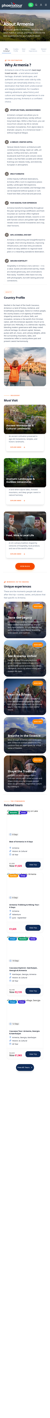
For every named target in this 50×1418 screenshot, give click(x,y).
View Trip (33, 864)
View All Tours (23, 1067)
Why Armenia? (6, 50)
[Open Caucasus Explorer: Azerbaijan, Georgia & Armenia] (25, 950)
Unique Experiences (33, 50)
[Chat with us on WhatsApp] (30, 5)
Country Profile (15, 50)
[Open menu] (46, 5)
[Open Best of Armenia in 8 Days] (25, 823)
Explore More (15, 447)
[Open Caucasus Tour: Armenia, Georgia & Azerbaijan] (25, 1013)
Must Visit (23, 50)
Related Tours (43, 50)
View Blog (25, 566)
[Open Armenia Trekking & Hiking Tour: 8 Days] (25, 887)
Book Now (38, 606)
